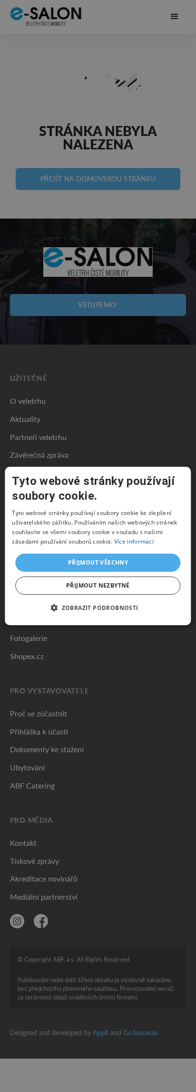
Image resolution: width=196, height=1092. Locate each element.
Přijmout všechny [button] (98, 562)
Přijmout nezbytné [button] (98, 585)
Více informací (134, 541)
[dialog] (98, 546)
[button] (98, 607)
